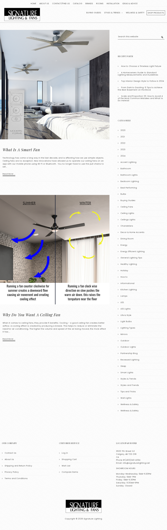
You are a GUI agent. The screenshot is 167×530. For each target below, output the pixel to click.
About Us (44, 3)
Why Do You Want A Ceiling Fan (31, 314)
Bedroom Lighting (130, 181)
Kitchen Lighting (129, 289)
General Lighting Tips (131, 257)
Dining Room (127, 238)
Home (33, 3)
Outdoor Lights (128, 347)
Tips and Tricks (128, 391)
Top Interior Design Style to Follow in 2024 (142, 81)
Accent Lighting (128, 162)
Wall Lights (126, 398)
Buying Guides (93, 12)
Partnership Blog (129, 353)
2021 (123, 136)
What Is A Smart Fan (21, 149)
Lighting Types (128, 328)
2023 (123, 149)
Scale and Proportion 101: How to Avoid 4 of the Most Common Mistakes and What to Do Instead (140, 98)
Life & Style (126, 315)
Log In (65, 453)
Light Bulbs (126, 321)
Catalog (77, 3)
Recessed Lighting (130, 359)
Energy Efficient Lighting (133, 251)
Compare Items (70, 472)
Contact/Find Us (61, 3)
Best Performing (129, 187)
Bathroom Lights (129, 175)
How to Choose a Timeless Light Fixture (141, 66)
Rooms (99, 3)
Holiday (124, 270)
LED (122, 302)
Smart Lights (127, 372)
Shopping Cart (69, 459)
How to (124, 277)
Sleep (123, 366)
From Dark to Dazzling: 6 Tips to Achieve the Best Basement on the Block (140, 88)
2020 (123, 130)
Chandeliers (127, 226)
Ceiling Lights (127, 213)
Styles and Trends (130, 385)
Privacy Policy (12, 472)
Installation (113, 3)
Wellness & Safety (135, 12)
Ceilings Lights (128, 219)
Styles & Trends (112, 12)
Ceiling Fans (127, 207)
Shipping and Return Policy (18, 465)
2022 (123, 143)
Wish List (66, 465)
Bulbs (123, 194)
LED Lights (126, 309)
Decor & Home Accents (132, 232)
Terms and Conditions (16, 478)
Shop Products (156, 12)
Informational (128, 283)
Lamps (124, 296)
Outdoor (125, 340)
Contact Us (10, 453)
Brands (89, 3)
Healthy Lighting (129, 264)
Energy (124, 245)
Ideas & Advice (130, 3)
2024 (123, 156)
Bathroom (126, 168)
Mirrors (124, 334)
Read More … (9, 174)
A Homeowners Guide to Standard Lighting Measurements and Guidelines (138, 73)
